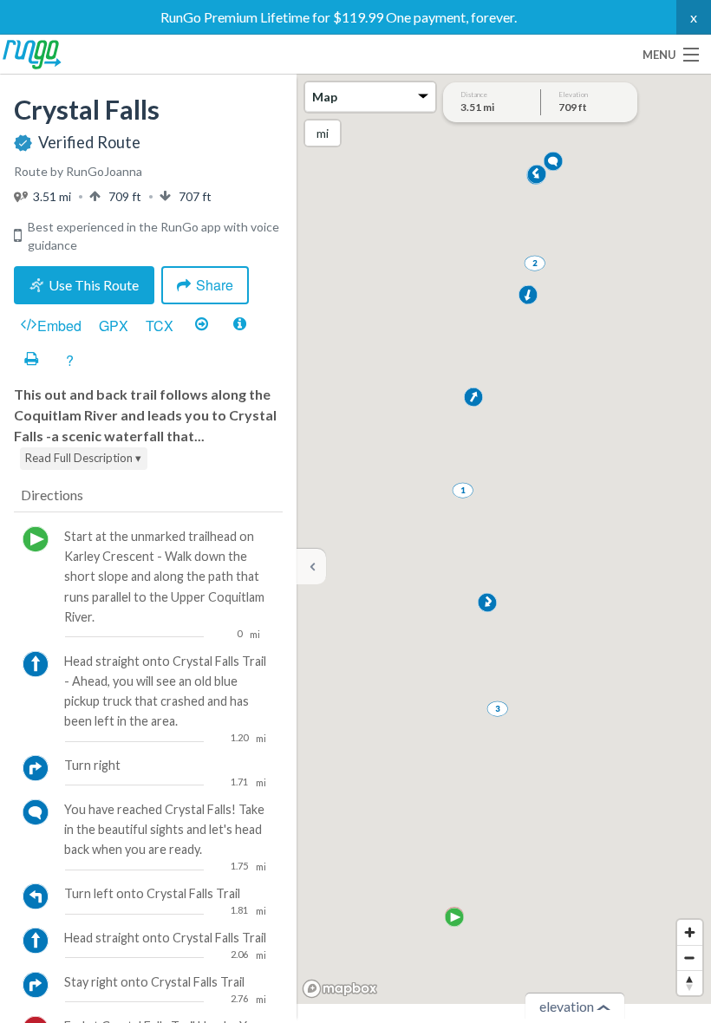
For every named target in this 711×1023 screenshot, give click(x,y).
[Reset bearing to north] (689, 982)
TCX (159, 326)
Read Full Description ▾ (83, 458)
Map (324, 96)
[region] (504, 539)
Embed (59, 326)
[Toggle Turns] (201, 325)
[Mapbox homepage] (340, 989)
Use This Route (94, 285)
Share (214, 285)
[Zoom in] (689, 932)
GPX (113, 326)
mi (322, 133)
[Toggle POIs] (239, 325)
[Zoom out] (689, 957)
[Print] (31, 359)
